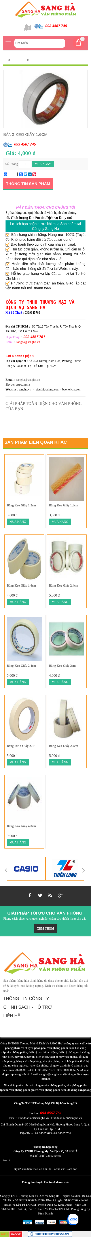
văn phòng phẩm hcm (52, 1089)
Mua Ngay (43, 164)
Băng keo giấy (40, 60)
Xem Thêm (45, 928)
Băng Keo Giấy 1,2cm (21, 505)
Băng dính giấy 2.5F (21, 746)
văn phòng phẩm (16, 1052)
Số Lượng (11, 164)
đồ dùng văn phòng (79, 1089)
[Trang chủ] (4, 60)
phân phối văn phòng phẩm (51, 1047)
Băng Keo (18, 60)
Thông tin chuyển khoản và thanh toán (45, 1182)
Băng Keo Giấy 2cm (62, 665)
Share (12, 174)
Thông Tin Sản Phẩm (28, 184)
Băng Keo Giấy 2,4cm (63, 585)
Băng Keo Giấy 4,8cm (21, 826)
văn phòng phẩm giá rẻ (23, 1089)
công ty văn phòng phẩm (50, 1085)
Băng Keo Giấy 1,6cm (63, 505)
